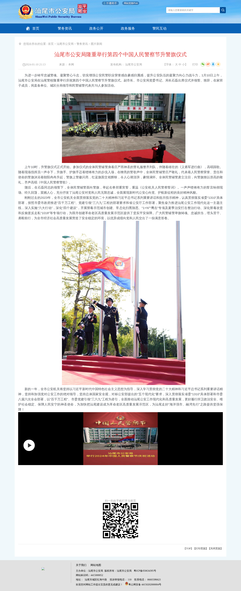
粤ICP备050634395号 (145, 570)
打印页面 (201, 548)
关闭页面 (215, 548)
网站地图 (96, 565)
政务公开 (96, 28)
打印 (195, 64)
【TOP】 (188, 548)
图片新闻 (96, 43)
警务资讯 (65, 28)
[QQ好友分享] (213, 64)
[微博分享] (208, 64)
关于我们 (81, 565)
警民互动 (159, 28)
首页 (35, 28)
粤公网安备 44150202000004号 (144, 584)
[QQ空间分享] (218, 64)
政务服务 (128, 28)
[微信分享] (203, 64)
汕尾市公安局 (65, 43)
